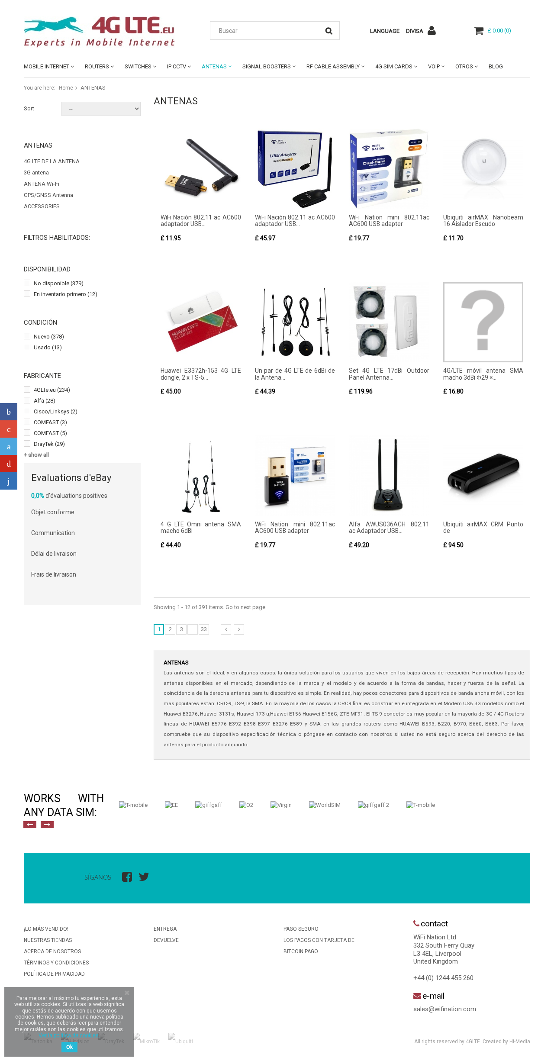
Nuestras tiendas (48, 940)
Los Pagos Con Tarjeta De (318, 940)
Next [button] (47, 824)
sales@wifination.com (444, 1009)
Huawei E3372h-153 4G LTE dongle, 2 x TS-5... (201, 374)
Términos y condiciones (56, 963)
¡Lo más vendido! (46, 929)
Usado (48, 347)
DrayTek (49, 444)
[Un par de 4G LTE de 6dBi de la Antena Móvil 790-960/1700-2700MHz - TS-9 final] (295, 322)
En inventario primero (65, 294)
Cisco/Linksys (55, 411)
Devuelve (166, 940)
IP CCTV (176, 66)
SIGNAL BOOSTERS (266, 66)
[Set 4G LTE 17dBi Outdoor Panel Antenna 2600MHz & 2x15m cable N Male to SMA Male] (389, 322)
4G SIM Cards (393, 66)
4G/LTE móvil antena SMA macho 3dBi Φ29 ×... (483, 374)
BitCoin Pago (300, 951)
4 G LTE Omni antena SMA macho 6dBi (201, 527)
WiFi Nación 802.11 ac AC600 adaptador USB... (201, 220)
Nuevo (49, 336)
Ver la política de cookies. (69, 1035)
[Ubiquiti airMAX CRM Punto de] (483, 475)
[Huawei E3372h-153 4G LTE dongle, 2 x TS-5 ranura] (201, 322)
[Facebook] (8, 411)
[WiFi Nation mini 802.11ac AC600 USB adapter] (389, 169)
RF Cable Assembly (333, 66)
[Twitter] (8, 446)
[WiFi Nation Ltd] (104, 32)
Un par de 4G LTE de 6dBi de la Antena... (295, 374)
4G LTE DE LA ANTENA (52, 161)
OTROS (464, 66)
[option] (133, 805)
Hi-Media (519, 1041)
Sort (29, 108)
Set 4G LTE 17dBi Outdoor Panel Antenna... (389, 374)
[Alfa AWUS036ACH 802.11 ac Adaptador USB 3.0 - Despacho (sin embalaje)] (389, 475)
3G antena (36, 172)
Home (66, 88)
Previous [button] (29, 824)
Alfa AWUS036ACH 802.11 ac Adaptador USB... (389, 527)
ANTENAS (214, 66)
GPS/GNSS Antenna (48, 195)
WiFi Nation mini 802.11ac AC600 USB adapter (389, 220)
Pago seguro (301, 929)
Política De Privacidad (54, 974)
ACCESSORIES (42, 206)
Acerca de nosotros (52, 951)
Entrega (165, 929)
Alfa (44, 400)
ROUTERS (97, 66)
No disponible (59, 283)
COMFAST (50, 422)
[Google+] (8, 429)
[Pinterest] (8, 463)
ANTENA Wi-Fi (41, 184)
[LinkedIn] (8, 481)
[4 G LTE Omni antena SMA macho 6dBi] (201, 475)
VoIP (434, 66)
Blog (496, 66)
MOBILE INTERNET (46, 66)
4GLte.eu (52, 390)
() (499, 30)
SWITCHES (138, 66)
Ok (69, 1047)
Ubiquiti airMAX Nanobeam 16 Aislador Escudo (483, 220)
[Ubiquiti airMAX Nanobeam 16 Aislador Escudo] (483, 169)
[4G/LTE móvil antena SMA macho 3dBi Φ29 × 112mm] (483, 322)
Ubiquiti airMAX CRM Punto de (483, 527)
